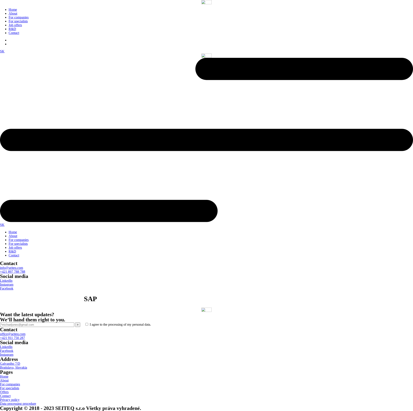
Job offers (15, 25)
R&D (12, 29)
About (13, 13)
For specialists (18, 21)
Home (13, 9)
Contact (14, 33)
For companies (19, 17)
